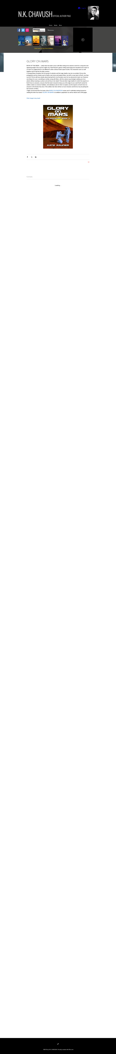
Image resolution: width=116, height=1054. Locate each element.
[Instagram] (27, 30)
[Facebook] (19, 30)
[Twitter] (23, 30)
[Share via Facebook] (27, 157)
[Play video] (83, 39)
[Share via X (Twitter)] (31, 157)
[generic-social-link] (58, 1044)
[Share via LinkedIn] (36, 157)
